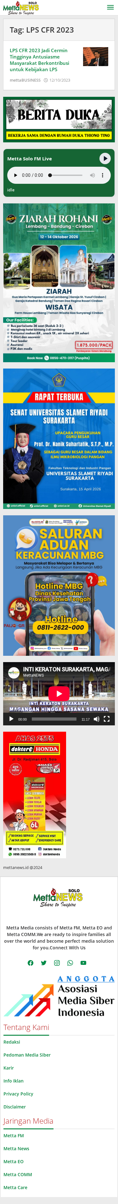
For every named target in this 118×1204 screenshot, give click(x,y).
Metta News (16, 1148)
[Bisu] (96, 719)
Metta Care (15, 1187)
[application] (59, 693)
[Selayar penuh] (107, 719)
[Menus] (110, 7)
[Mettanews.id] (21, 7)
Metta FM (13, 1136)
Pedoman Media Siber (27, 1055)
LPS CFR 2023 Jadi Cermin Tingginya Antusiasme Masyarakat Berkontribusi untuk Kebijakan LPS (39, 59)
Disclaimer (14, 1107)
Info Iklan (13, 1081)
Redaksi (11, 1042)
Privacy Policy (18, 1094)
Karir (8, 1068)
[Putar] (11, 719)
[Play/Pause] (105, 158)
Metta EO (13, 1161)
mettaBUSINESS (25, 80)
